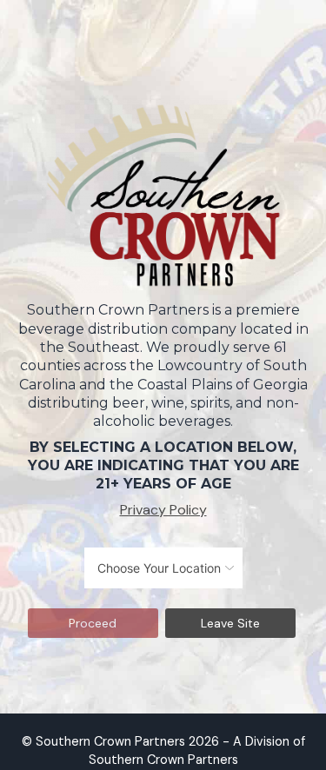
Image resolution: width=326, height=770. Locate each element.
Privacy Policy (163, 510)
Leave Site (230, 623)
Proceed (92, 623)
